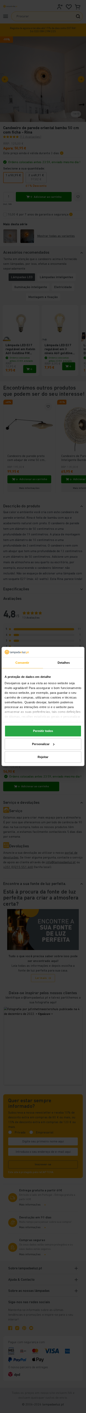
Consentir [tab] (22, 663)
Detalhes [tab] (64, 663)
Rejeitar (43, 757)
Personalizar (41, 744)
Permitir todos (43, 731)
